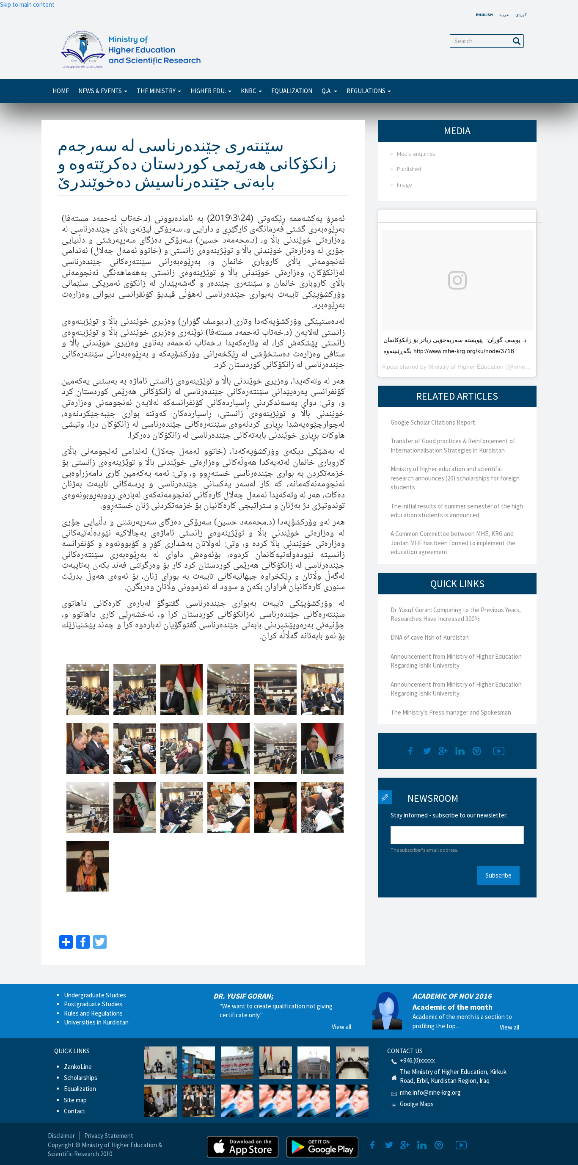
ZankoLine (78, 1067)
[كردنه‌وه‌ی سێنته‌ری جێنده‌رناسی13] (87, 807)
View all (341, 1027)
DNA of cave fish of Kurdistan (430, 637)
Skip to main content (27, 4)
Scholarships (80, 1078)
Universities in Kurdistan (96, 1022)
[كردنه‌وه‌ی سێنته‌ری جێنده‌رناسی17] (275, 807)
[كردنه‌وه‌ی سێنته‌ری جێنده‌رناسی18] (322, 807)
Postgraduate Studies (93, 1004)
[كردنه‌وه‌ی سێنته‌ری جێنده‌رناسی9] (181, 748)
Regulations (367, 91)
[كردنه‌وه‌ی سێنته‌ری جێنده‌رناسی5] (275, 689)
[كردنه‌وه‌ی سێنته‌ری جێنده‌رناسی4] (228, 689)
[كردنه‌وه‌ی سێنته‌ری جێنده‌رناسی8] (134, 748)
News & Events (100, 91)
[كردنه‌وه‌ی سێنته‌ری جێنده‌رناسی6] (322, 689)
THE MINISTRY (157, 91)
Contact (74, 1111)
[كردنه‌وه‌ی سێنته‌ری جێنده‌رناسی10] (228, 748)
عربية (504, 14)
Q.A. (327, 91)
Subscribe (498, 875)
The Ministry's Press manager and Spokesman (451, 712)
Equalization (291, 91)
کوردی (521, 14)
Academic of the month (453, 1007)
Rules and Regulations (93, 1013)
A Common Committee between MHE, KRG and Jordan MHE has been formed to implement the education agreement (453, 543)
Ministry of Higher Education (466, 366)
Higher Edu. (208, 91)
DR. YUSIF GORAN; (243, 996)
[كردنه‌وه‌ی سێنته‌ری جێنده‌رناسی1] (87, 689)
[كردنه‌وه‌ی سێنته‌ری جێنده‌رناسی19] (87, 866)
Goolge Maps (417, 1104)
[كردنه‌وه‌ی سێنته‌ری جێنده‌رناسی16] (228, 807)
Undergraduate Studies (95, 995)
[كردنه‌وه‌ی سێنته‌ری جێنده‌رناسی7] (87, 748)
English (484, 14)
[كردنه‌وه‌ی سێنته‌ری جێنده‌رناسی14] (134, 807)
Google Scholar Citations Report (433, 422)
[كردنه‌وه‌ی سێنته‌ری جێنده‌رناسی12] (322, 748)
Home (60, 91)
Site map (75, 1100)
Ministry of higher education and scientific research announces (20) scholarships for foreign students (455, 478)
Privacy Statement (108, 1136)
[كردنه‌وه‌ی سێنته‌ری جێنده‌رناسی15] (181, 807)
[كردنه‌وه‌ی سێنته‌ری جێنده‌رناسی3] (181, 689)
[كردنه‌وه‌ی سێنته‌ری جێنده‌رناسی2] (134, 689)
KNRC (249, 91)
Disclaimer (61, 1136)
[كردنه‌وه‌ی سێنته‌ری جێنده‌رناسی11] (275, 748)
